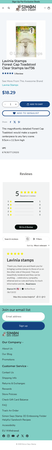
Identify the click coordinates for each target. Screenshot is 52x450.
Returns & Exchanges (13, 383)
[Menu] (3, 8)
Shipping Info (9, 378)
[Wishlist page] (45, 8)
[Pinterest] (27, 435)
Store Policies (9, 394)
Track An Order (10, 410)
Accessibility (8, 425)
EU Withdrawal (10, 430)
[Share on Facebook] (10, 122)
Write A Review (26, 227)
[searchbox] (14, 239)
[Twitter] (22, 435)
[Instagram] (8, 435)
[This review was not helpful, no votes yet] (42, 296)
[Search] (9, 8)
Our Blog (7, 354)
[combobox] (38, 245)
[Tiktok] (17, 435)
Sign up (23, 326)
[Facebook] (3, 435)
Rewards (7, 388)
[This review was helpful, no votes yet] (38, 296)
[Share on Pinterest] (19, 122)
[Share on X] (14, 122)
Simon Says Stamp (29, 444)
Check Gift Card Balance (15, 399)
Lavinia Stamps (10, 85)
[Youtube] (13, 435)
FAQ (4, 405)
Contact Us (8, 372)
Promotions (8, 359)
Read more (31, 284)
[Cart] (49, 8)
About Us (7, 348)
